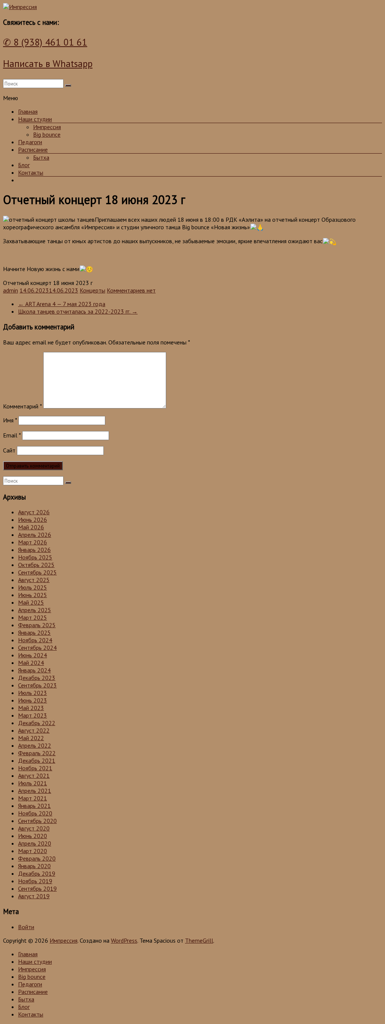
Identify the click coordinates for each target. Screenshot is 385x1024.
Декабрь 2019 (36, 873)
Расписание (33, 149)
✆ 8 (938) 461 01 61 (45, 42)
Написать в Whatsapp (47, 64)
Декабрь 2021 (36, 760)
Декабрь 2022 (36, 723)
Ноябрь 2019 (35, 881)
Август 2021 (34, 775)
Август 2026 (34, 512)
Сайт (9, 450)
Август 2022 (34, 730)
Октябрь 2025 (36, 564)
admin (10, 290)
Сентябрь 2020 (37, 820)
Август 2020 (34, 828)
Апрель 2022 (34, 745)
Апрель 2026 (34, 534)
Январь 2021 (34, 805)
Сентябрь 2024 (37, 647)
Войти (26, 927)
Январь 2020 (34, 866)
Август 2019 (34, 896)
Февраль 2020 (37, 858)
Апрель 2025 (34, 610)
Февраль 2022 (37, 753)
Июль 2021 (32, 783)
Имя (10, 420)
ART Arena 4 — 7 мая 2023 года (61, 304)
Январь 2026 (34, 549)
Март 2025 (32, 617)
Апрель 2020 (34, 843)
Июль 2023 (32, 692)
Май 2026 (31, 527)
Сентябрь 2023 (37, 685)
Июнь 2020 (32, 836)
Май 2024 (31, 662)
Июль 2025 (32, 587)
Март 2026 (32, 542)
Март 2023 (32, 715)
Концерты (92, 290)
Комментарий (22, 406)
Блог (24, 165)
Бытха (41, 157)
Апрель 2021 (34, 790)
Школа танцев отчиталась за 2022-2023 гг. (78, 311)
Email (12, 435)
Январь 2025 (34, 632)
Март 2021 (32, 798)
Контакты (30, 172)
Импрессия (47, 127)
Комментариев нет (131, 290)
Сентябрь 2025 (37, 572)
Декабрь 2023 (36, 677)
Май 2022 (31, 738)
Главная (28, 111)
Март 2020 (32, 851)
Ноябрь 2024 (35, 640)
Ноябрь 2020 (35, 813)
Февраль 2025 (37, 625)
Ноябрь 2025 (35, 557)
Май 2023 (31, 708)
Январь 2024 (34, 670)
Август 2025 (34, 580)
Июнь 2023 (32, 700)
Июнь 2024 (32, 655)
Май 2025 (31, 602)
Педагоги (30, 142)
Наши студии (35, 119)
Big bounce (47, 134)
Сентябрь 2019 (37, 888)
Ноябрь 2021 (35, 768)
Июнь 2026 (32, 519)
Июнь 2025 (32, 595)
